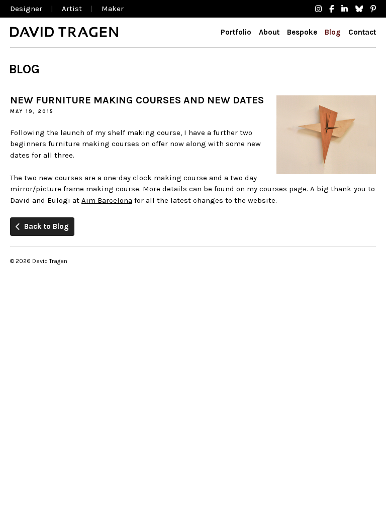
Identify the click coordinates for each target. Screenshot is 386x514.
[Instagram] (318, 9)
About (269, 32)
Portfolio (236, 32)
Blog (333, 32)
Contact (362, 32)
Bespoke (302, 32)
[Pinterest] (373, 9)
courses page (283, 188)
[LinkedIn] (344, 9)
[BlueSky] (359, 9)
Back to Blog (46, 226)
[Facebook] (331, 9)
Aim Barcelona (106, 200)
